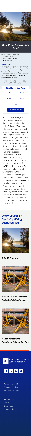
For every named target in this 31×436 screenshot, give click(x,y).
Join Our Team (9, 399)
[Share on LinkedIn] (11, 82)
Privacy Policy (9, 409)
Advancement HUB (11, 384)
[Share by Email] (24, 82)
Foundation (8, 403)
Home (3, 54)
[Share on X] (20, 82)
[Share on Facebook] (6, 82)
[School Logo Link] (14, 361)
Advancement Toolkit (12, 387)
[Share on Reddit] (15, 82)
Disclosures (8, 406)
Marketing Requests (11, 390)
